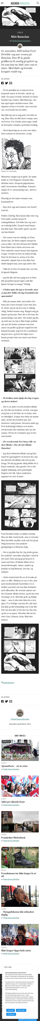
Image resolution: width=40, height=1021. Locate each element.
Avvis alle (10, 1010)
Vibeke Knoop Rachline (21, 41)
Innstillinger (11, 1014)
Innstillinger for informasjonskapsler (27, 1019)
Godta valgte (21, 1010)
